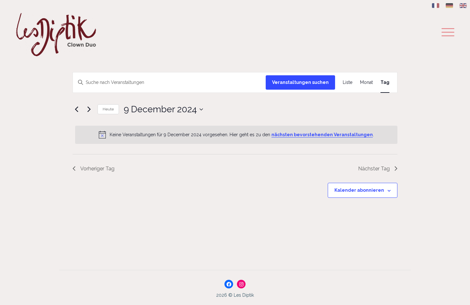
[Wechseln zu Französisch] (436, 6)
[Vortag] (76, 109)
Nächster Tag (374, 169)
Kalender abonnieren (359, 190)
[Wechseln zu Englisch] (463, 6)
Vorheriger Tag (97, 169)
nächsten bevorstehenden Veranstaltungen (322, 134)
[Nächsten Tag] (89, 109)
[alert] (236, 135)
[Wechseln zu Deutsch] (449, 6)
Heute (108, 109)
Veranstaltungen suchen (300, 82)
